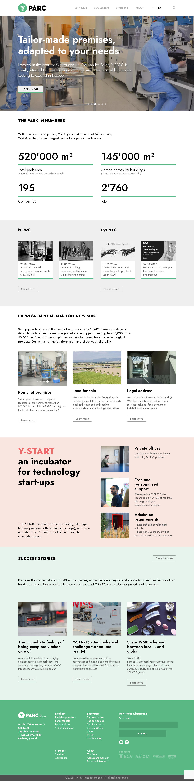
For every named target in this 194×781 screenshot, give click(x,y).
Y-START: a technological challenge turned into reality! (95, 646)
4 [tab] (99, 104)
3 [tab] (95, 104)
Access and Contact (98, 758)
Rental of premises (35, 392)
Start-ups (122, 8)
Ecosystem (101, 8)
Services (60, 754)
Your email (125, 718)
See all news (28, 289)
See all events (111, 289)
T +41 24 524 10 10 (30, 735)
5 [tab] (102, 104)
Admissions (61, 758)
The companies (95, 721)
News (90, 731)
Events (90, 735)
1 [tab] (88, 104)
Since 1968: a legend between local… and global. (146, 646)
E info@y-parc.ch (28, 738)
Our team (92, 754)
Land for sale (84, 391)
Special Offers (95, 728)
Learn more (31, 89)
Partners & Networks (98, 761)
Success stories (95, 717)
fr (154, 8)
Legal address (139, 391)
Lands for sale (62, 721)
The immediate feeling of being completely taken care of (41, 646)
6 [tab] (105, 104)
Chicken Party (94, 738)
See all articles (164, 558)
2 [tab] (92, 104)
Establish (81, 8)
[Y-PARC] (32, 7)
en (160, 8)
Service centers (95, 724)
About (140, 8)
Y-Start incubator (64, 728)
